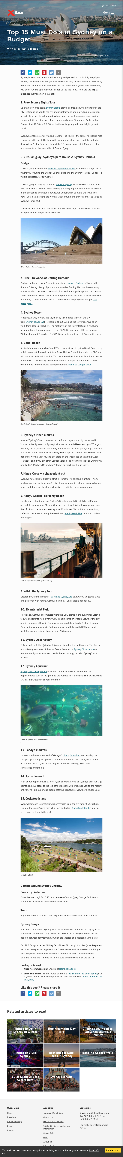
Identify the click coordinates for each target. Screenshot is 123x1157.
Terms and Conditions (53, 1112)
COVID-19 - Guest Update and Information (56, 1127)
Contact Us (48, 1117)
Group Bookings (14, 1121)
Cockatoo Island (80, 807)
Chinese (112, 5)
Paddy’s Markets (72, 755)
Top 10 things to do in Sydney (83, 973)
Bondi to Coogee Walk (79, 364)
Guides (10, 1130)
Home (9, 1112)
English (103, 5)
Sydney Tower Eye (35, 321)
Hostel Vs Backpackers (53, 1121)
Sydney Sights (53, 107)
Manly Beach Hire (73, 513)
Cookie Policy (49, 1133)
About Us (47, 1141)
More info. (94, 1150)
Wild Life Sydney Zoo (61, 596)
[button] (23, 72)
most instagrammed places (62, 168)
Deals (9, 1125)
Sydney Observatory (84, 649)
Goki (45, 1137)
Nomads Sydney (64, 184)
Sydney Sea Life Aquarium (34, 671)
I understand (112, 1150)
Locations (11, 1117)
